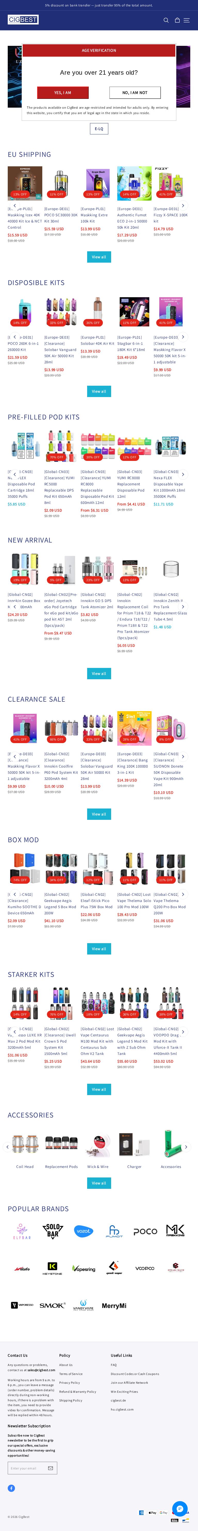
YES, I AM (62, 92)
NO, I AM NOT (135, 92)
